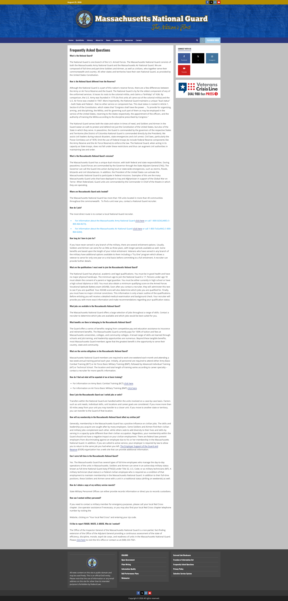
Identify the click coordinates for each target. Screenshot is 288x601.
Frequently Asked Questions (183, 564)
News (108, 40)
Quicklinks (80, 40)
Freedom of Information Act (183, 559)
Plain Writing (126, 564)
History (90, 40)
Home (71, 40)
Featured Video (213, 40)
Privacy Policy (178, 569)
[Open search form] (197, 40)
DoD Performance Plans (130, 573)
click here (139, 220)
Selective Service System (182, 573)
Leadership (117, 40)
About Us (99, 40)
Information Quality (129, 569)
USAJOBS (125, 555)
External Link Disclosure (182, 555)
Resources (129, 40)
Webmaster (126, 578)
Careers (139, 40)
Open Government (128, 559)
